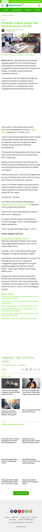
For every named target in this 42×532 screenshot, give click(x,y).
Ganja (18, 358)
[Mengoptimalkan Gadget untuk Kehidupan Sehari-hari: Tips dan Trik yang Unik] (11, 473)
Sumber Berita (22, 365)
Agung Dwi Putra (10, 29)
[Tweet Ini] (26, 369)
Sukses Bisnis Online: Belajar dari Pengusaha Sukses (19, 318)
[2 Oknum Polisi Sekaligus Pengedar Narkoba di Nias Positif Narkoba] (11, 383)
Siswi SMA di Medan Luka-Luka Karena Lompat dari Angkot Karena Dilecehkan (31, 392)
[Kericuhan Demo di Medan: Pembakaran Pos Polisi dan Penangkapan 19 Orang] (11, 432)
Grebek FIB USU (28, 358)
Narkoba (6, 361)
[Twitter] (15, 511)
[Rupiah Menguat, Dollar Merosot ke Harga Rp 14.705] (11, 452)
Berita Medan (19, 29)
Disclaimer (12, 520)
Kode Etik (14, 517)
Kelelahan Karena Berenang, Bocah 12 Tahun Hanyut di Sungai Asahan (20, 302)
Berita (4, 20)
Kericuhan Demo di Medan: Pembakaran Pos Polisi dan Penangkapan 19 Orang (20, 297)
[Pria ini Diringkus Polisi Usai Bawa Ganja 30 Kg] (31, 403)
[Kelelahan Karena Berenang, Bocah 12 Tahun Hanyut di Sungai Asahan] (31, 432)
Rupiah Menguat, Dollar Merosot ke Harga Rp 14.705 (19, 306)
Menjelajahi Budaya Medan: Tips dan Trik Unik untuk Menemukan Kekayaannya (19, 310)
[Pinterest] (19, 511)
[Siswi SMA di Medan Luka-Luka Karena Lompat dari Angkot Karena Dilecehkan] (31, 383)
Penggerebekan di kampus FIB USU (15, 238)
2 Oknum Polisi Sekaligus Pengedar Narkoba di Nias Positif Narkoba (11, 392)
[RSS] (30, 511)
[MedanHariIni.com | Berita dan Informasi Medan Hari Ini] (15, 5)
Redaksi (34, 517)
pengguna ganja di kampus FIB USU (15, 204)
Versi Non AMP (21, 527)
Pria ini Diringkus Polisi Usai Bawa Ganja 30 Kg (31, 411)
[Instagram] (23, 511)
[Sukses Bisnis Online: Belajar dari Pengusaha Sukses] (31, 473)
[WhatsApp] (27, 511)
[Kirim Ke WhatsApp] (38, 369)
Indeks (7, 517)
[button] (3, 5)
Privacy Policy (24, 517)
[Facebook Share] (22, 369)
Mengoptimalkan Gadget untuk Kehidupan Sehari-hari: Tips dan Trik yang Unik (20, 314)
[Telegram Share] (34, 369)
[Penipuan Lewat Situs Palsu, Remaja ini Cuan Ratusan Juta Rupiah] (11, 404)
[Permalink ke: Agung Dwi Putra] (3, 30)
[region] (20, 107)
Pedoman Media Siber (25, 520)
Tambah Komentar (21, 493)
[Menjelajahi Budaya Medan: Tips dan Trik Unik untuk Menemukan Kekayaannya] (31, 452)
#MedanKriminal (8, 358)
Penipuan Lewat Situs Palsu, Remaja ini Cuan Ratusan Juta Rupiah (9, 413)
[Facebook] (11, 511)
